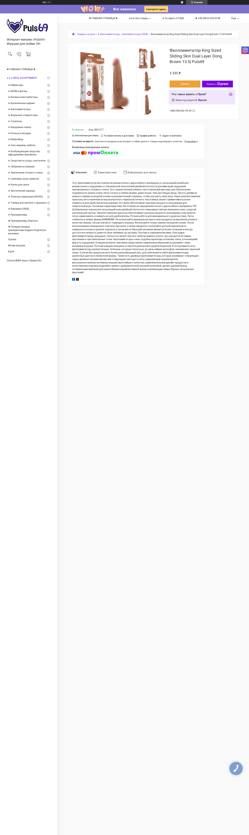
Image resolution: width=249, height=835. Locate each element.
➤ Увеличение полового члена (25, 172)
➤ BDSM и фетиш (17, 91)
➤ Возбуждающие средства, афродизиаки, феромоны (24, 153)
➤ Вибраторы (15, 85)
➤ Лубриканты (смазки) (21, 166)
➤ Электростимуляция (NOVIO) (25, 196)
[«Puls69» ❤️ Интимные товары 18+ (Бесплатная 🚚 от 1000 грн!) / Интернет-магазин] (29, 25)
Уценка (12, 239)
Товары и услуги (86, 34)
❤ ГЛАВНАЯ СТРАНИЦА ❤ (21, 69)
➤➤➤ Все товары (138, 18)
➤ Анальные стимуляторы (23, 115)
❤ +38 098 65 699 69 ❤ (207, 18)
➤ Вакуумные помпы (19, 127)
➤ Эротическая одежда (21, 190)
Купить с (211, 84)
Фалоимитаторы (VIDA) (135, 34)
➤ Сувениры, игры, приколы (23, 178)
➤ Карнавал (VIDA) (18, 208)
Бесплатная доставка (86, 135)
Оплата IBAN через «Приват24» (24, 260)
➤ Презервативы (17, 214)
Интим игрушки (16, 245)
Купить (185, 84)
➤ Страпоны (15, 121)
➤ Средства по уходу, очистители (27, 160)
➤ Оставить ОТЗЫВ (173, 18)
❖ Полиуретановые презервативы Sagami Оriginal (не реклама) (27, 230)
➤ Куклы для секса (18, 184)
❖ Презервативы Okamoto (23, 220)
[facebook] (73, 279)
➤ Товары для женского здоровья (27, 202)
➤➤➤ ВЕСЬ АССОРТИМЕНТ (22, 78)
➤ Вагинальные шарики (21, 103)
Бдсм (11, 251)
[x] (77, 279)
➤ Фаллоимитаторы (19, 109)
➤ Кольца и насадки (19, 133)
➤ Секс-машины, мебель (22, 145)
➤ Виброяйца (15, 139)
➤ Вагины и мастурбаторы (23, 97)
